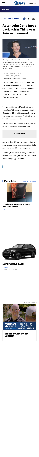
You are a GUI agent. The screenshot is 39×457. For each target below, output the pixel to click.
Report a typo (7, 167)
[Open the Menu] (3, 3)
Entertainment (10, 18)
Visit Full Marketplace (30, 181)
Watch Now (33, 3)
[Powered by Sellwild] (33, 302)
